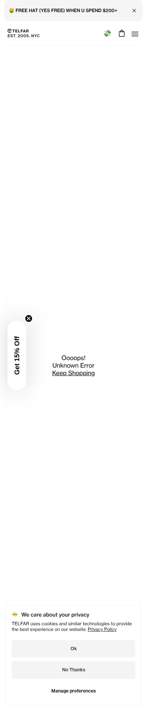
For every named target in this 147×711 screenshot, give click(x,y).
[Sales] (107, 33)
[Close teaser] (28, 318)
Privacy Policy (102, 629)
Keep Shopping (73, 373)
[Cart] (121, 33)
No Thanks (73, 669)
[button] (17, 355)
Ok (73, 648)
